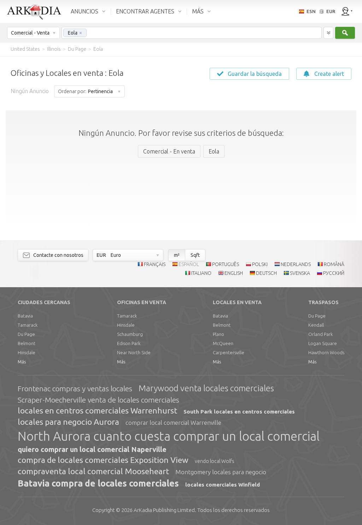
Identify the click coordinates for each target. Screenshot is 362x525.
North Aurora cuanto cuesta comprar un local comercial (169, 436)
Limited (164, 510)
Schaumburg (130, 334)
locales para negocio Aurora (68, 421)
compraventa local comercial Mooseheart (93, 471)
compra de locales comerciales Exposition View (103, 459)
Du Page (26, 334)
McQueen (223, 343)
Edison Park (128, 343)
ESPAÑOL (189, 264)
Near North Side (134, 352)
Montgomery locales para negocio (220, 472)
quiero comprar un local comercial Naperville (92, 449)
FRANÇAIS (154, 264)
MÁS (198, 11)
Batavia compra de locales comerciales (98, 483)
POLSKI (260, 264)
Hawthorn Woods (326, 352)
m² (177, 255)
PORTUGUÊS (225, 264)
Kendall (316, 324)
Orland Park (320, 334)
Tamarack (27, 324)
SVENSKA (300, 273)
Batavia (25, 315)
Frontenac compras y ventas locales (75, 388)
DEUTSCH (266, 273)
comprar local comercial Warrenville (173, 422)
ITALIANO (201, 273)
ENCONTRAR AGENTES (145, 11)
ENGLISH (233, 273)
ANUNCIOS (84, 11)
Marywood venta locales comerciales (206, 388)
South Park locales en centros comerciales (239, 412)
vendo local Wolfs (214, 461)
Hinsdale (26, 352)
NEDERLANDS (296, 264)
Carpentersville (228, 352)
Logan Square (322, 343)
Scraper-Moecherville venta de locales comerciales (98, 400)
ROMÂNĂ (334, 264)
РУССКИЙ (333, 273)
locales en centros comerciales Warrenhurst (97, 410)
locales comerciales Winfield (222, 485)
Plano (218, 334)
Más (22, 361)
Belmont (26, 343)
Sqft (195, 255)
